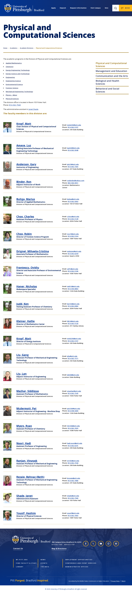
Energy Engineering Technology (18, 70)
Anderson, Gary (26, 164)
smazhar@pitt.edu (74, 391)
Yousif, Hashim (26, 513)
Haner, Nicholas (26, 286)
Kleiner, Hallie (25, 321)
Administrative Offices (74, 567)
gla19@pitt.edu (73, 164)
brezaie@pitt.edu (73, 478)
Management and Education (111, 70)
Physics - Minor (11, 95)
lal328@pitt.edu (73, 375)
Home (5, 48)
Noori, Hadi (23, 443)
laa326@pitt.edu (73, 148)
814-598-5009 (73, 411)
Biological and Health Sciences (107, 82)
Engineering (10, 77)
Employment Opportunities (74, 559)
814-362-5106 (73, 271)
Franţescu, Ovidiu (27, 267)
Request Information (78, 8)
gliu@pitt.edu (72, 356)
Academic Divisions (26, 48)
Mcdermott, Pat (26, 408)
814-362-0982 (73, 306)
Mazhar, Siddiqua (27, 391)
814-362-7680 (73, 481)
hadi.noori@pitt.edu (74, 443)
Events (44, 563)
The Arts (45, 567)
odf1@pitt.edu (72, 269)
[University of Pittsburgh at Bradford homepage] (24, 8)
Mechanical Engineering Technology (19, 92)
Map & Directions (59, 548)
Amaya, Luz (23, 145)
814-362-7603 (73, 515)
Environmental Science (14, 84)
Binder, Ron (23, 181)
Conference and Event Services (74, 563)
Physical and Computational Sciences (111, 65)
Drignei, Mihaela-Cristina (32, 251)
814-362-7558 (73, 463)
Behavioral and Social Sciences (107, 90)
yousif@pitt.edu (73, 513)
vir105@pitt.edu (73, 461)
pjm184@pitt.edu (73, 408)
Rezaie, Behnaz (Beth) (30, 477)
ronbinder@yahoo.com (75, 180)
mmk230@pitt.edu (74, 125)
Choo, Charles (25, 216)
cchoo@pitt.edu (73, 216)
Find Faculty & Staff (25, 563)
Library (19, 567)
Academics (13, 48)
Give (106, 8)
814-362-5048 (73, 150)
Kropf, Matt (23, 123)
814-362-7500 (57, 544)
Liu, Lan (21, 373)
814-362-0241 (73, 446)
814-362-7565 (73, 167)
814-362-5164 (73, 236)
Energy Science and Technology (18, 74)
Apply (53, 8)
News (43, 559)
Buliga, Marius (25, 199)
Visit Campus (96, 8)
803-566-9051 (73, 183)
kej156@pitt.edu (73, 304)
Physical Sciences (12, 99)
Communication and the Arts (112, 75)
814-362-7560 (15, 105)
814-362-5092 (73, 201)
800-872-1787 (69, 544)
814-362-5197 (73, 127)
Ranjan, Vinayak (26, 460)
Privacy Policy (115, 581)
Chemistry (9, 67)
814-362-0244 (73, 254)
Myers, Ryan (24, 426)
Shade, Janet (24, 495)
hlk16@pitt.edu (72, 321)
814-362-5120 (73, 323)
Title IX (123, 581)
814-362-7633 (73, 428)
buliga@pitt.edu (73, 199)
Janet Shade (33, 109)
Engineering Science (13, 81)
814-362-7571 (73, 358)
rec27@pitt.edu (73, 234)
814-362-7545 (73, 393)
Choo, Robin (24, 234)
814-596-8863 (73, 289)
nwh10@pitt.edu (73, 286)
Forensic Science (12, 88)
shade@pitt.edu (73, 496)
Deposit (63, 8)
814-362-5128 (73, 219)
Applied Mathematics (14, 63)
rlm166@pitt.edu (73, 426)
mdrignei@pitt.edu (74, 251)
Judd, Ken (22, 304)
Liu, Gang (22, 355)
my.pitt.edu (22, 559)
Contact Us (18, 548)
